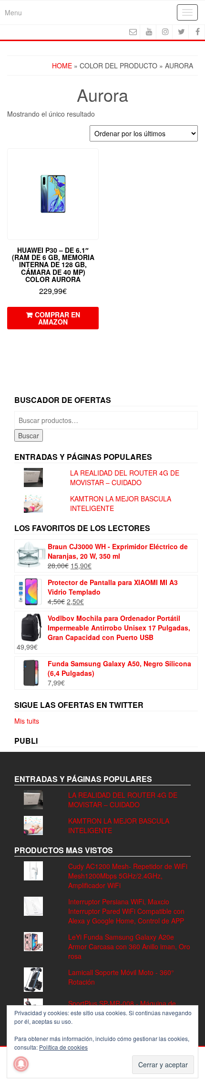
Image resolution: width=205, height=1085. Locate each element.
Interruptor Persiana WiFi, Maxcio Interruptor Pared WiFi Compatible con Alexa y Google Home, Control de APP (126, 911)
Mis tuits (26, 721)
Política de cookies (63, 1047)
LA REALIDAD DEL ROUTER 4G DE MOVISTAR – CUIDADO (124, 477)
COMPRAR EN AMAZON (57, 318)
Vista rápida (94, 162)
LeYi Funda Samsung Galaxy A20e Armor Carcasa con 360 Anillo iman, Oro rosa (129, 946)
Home (62, 65)
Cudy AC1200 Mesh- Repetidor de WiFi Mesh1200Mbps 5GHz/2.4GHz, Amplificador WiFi (127, 875)
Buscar (28, 435)
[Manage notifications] (21, 1064)
